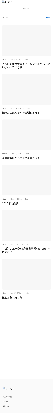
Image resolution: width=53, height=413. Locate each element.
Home (5, 402)
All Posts (6, 406)
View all (47, 17)
